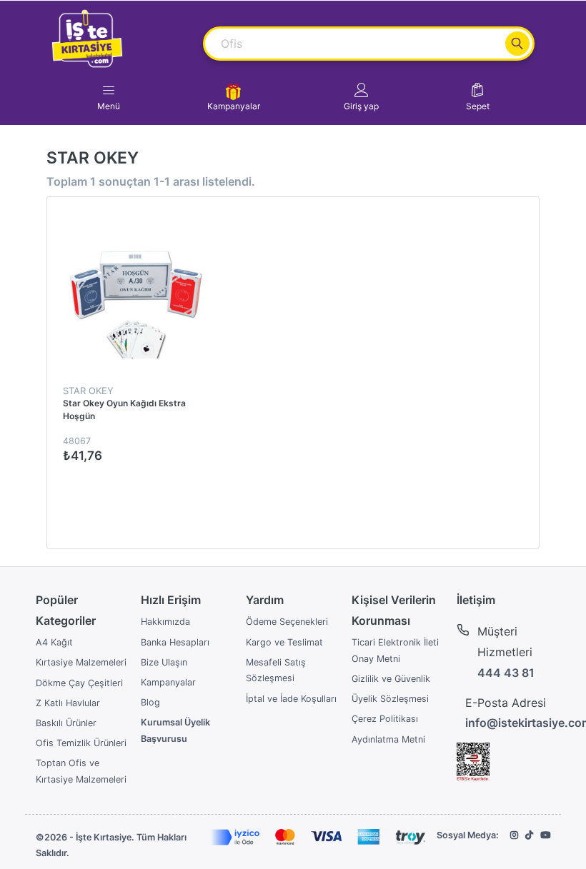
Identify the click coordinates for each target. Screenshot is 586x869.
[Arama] (517, 43)
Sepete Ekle (203, 487)
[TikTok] (529, 835)
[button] (361, 97)
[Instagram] (514, 835)
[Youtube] (545, 835)
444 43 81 (506, 672)
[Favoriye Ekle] (231, 223)
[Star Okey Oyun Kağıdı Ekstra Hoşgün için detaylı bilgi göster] (136, 285)
